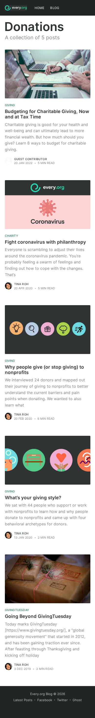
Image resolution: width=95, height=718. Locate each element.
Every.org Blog (41, 694)
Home (40, 8)
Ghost (77, 700)
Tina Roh (21, 284)
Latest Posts (22, 700)
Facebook (44, 700)
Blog (54, 8)
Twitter (62, 700)
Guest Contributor (30, 159)
